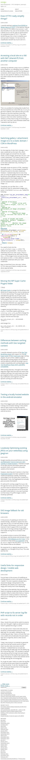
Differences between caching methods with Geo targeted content (13, 343)
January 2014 (4, 741)
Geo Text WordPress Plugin (8, 695)
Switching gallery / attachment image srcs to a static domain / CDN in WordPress (14, 141)
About (17, 9)
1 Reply (3, 287)
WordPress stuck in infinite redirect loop (11, 711)
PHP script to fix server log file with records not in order (14, 614)
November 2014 (5, 738)
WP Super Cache (5, 290)
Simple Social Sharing (6, 693)
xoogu (3, 2)
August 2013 (4, 744)
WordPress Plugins (7, 11)
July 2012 (3, 751)
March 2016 (4, 728)
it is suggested (20, 541)
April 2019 (3, 721)
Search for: (3, 687)
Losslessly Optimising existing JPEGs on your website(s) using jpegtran (14, 451)
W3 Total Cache (15, 356)
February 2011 (4, 757)
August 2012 (4, 749)
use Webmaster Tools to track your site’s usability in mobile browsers (13, 463)
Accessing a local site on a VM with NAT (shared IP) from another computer (13, 58)
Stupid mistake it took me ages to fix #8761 (12, 716)
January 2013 (4, 747)
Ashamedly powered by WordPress (9, 758)
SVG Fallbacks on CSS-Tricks (16, 539)
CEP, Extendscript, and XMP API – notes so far (13, 710)
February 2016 (4, 729)
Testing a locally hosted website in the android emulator (15, 395)
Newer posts (5, 686)
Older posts (5, 684)
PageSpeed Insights (7, 474)
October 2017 (4, 724)
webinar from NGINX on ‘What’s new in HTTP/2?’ (14, 26)
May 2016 (3, 726)
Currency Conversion (6, 692)
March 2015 (4, 735)
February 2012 (4, 754)
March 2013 (4, 746)
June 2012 (3, 752)
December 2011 (5, 755)
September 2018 (5, 723)
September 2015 (5, 734)
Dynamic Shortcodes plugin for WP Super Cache (13, 696)
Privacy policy (22, 758)
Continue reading (7, 43)
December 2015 (5, 732)
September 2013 (5, 743)
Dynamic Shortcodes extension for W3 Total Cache (14, 699)
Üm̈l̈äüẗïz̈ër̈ (18, 11)
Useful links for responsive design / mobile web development (12, 568)
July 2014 (3, 740)
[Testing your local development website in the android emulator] (15, 432)
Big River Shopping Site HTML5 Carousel (11, 702)
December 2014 (5, 737)
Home (2, 9)
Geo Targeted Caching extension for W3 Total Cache (15, 701)
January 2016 (4, 731)
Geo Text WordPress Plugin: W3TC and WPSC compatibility (14, 365)
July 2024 (3, 720)
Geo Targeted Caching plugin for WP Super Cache (14, 698)
